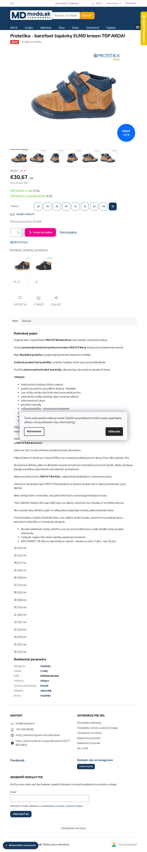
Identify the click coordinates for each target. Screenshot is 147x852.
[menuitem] (14, 28)
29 (57, 206)
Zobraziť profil (86, 766)
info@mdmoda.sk (25, 723)
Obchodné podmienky (67, 3)
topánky (45, 666)
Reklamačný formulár (88, 743)
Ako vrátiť (82, 748)
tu (73, 422)
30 (66, 206)
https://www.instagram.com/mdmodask (38, 735)
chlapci (44, 681)
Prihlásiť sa (21, 814)
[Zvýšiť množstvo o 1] (23, 230)
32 (85, 206)
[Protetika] (19, 242)
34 (103, 206)
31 (75, 206)
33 (94, 206)
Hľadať (87, 15)
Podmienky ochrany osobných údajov (97, 728)
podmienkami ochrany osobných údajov (62, 806)
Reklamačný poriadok (89, 738)
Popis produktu (68, 232)
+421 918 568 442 (25, 729)
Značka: (31, 42)
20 (47, 206)
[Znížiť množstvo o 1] (23, 234)
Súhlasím (114, 432)
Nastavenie (34, 431)
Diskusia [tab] (26, 321)
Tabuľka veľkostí (25, 214)
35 (113, 206)
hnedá (44, 686)
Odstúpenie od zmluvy (89, 733)
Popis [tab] (15, 321)
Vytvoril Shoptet (128, 844)
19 (38, 206)
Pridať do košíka (42, 232)
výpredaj (45, 691)
